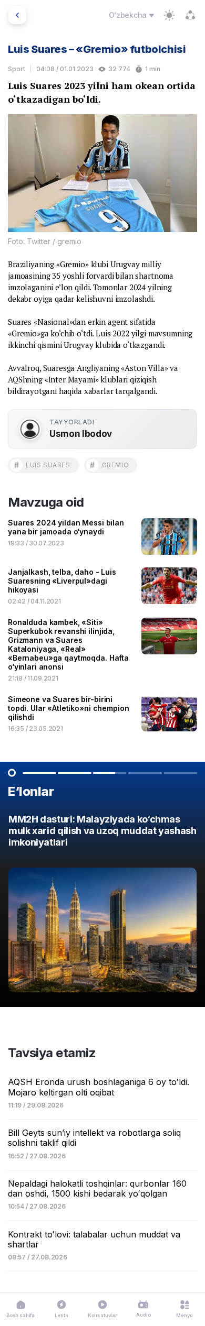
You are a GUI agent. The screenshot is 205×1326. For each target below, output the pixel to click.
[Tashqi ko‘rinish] (169, 15)
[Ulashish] (190, 15)
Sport (16, 69)
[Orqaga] (17, 15)
